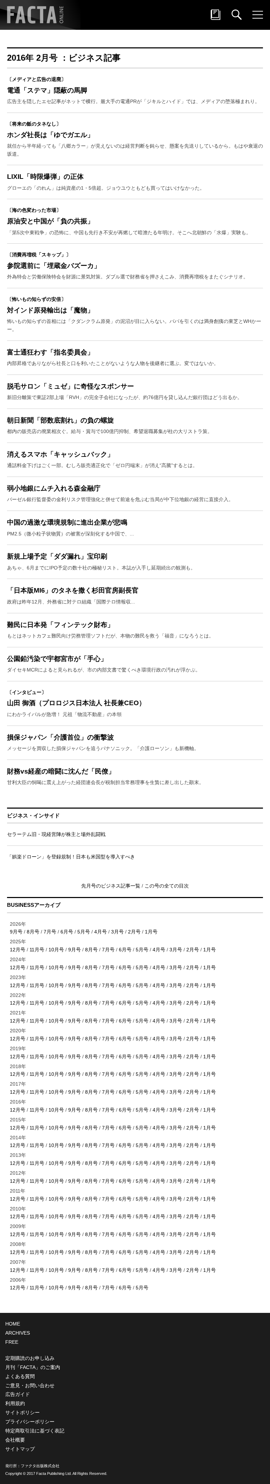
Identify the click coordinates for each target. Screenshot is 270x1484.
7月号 (50, 932)
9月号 (16, 932)
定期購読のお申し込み (29, 1358)
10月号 (56, 949)
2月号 (134, 932)
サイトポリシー (22, 1412)
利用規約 (15, 1403)
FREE (11, 1342)
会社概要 (15, 1440)
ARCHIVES (17, 1333)
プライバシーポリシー (29, 1421)
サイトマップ (20, 1449)
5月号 (83, 932)
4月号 (100, 932)
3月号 (117, 932)
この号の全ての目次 (166, 886)
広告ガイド (17, 1394)
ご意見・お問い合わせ (29, 1385)
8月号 (33, 932)
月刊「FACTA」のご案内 (32, 1367)
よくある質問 (20, 1376)
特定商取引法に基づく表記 (34, 1431)
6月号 (66, 932)
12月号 (17, 949)
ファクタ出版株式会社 (40, 1466)
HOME (12, 1324)
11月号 (37, 949)
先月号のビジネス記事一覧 (111, 886)
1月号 (151, 932)
